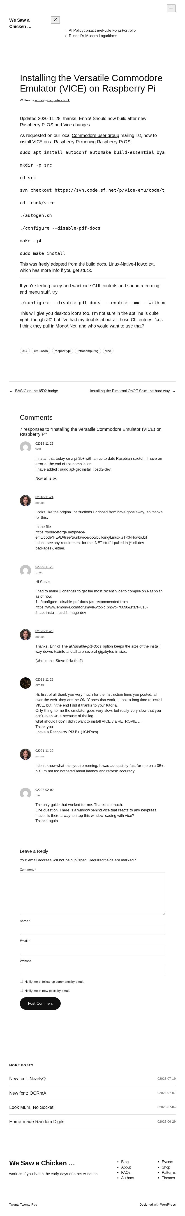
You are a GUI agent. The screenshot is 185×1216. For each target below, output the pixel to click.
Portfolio (129, 30)
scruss (39, 100)
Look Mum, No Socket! (32, 1107)
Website (25, 961)
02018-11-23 (44, 443)
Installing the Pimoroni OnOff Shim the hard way (130, 391)
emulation (41, 351)
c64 (25, 351)
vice (108, 351)
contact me (93, 30)
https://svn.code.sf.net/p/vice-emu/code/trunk (115, 190)
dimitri (39, 685)
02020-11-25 (44, 567)
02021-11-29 (44, 750)
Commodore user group (95, 135)
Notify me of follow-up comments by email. (54, 981)
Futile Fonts (112, 30)
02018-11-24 (44, 497)
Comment (28, 869)
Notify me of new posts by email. (47, 990)
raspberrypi (63, 351)
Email (25, 941)
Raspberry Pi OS (114, 141)
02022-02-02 (44, 790)
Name (25, 921)
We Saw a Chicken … (42, 1163)
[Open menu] (171, 8)
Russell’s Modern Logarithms (93, 36)
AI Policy (76, 30)
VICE (37, 141)
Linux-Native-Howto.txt (131, 264)
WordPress (168, 1204)
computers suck (58, 100)
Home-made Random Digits (36, 1121)
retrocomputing (88, 351)
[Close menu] (55, 20)
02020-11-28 (44, 631)
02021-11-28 (44, 679)
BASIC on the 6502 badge (36, 391)
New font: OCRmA (27, 1093)
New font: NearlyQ (27, 1078)
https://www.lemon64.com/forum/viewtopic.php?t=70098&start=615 (90, 607)
